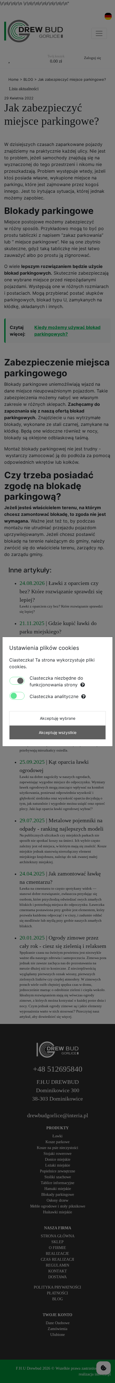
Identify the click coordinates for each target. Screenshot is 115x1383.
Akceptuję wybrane (57, 718)
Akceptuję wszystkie (57, 732)
